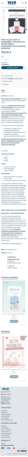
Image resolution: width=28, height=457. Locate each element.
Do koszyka (14, 321)
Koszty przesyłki (5, 435)
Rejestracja (4, 412)
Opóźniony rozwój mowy (21, 7)
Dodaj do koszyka (12, 67)
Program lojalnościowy (7, 420)
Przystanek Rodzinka (15, 243)
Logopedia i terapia (9, 7)
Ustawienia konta (5, 416)
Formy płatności (5, 431)
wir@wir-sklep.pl (12, 268)
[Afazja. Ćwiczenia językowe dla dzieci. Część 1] (14, 297)
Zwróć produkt (5, 428)
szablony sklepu (11, 453)
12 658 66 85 (11, 266)
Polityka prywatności (6, 433)
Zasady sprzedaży (5, 437)
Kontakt (3, 443)
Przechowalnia (5, 418)
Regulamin (4, 426)
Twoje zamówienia (6, 414)
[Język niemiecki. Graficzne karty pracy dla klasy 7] (14, 352)
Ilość (2, 56)
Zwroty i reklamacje (6, 429)
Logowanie (4, 410)
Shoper (24, 453)
